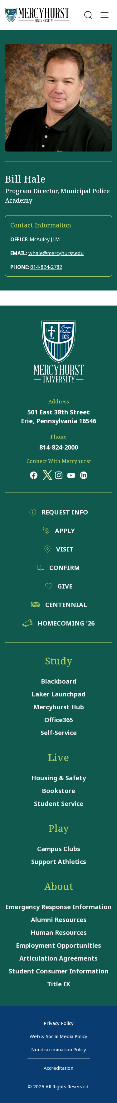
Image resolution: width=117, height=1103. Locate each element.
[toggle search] (88, 15)
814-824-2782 (46, 267)
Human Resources (59, 932)
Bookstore (58, 790)
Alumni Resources (58, 919)
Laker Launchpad (58, 694)
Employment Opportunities (58, 945)
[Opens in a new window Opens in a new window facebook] (33, 475)
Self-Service (59, 732)
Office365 (58, 720)
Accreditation (58, 1068)
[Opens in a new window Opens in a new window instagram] (58, 475)
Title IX (58, 984)
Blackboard (58, 681)
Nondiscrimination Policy (58, 1049)
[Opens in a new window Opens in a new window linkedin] (83, 475)
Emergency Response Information (58, 907)
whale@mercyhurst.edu (56, 253)
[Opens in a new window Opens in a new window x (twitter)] (46, 475)
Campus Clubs (58, 849)
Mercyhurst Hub (58, 707)
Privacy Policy (59, 1023)
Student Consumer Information (59, 971)
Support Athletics (58, 861)
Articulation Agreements (58, 958)
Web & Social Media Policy (58, 1036)
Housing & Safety (58, 778)
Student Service (58, 803)
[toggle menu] (104, 15)
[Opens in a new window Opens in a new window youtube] (71, 475)
